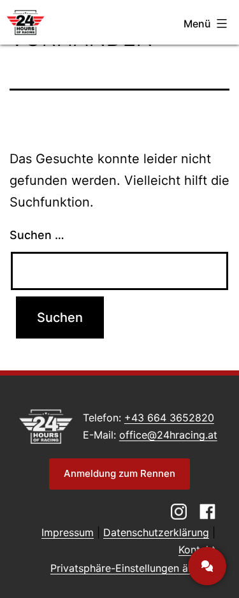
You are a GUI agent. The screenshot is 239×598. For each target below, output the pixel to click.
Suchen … (37, 235)
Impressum (67, 532)
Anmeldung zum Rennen (119, 473)
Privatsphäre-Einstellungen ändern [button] (132, 568)
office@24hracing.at (168, 434)
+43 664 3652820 (169, 417)
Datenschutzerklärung (156, 532)
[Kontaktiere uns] (207, 566)
